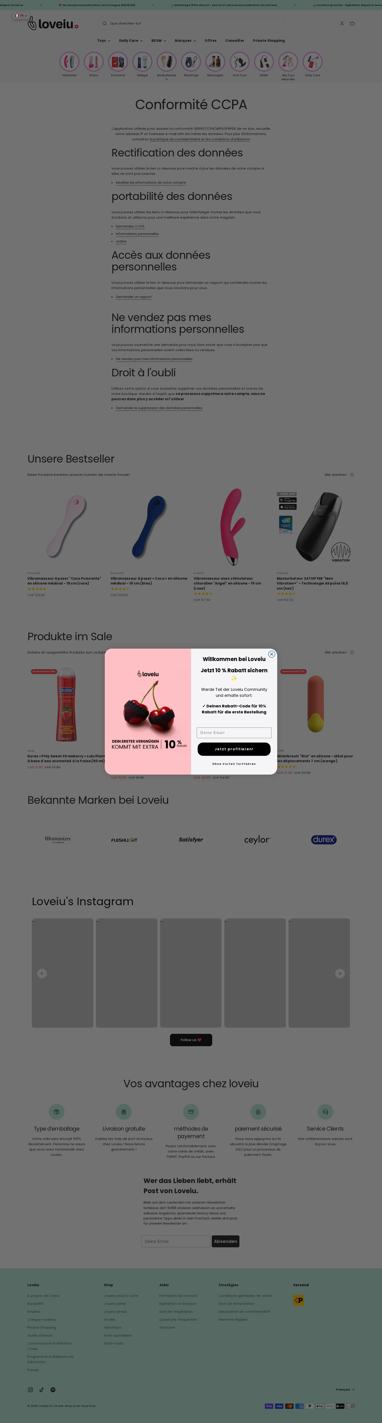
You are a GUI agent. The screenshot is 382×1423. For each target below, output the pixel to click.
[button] (21, 15)
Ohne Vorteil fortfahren (234, 764)
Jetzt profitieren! (234, 749)
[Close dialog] (271, 654)
